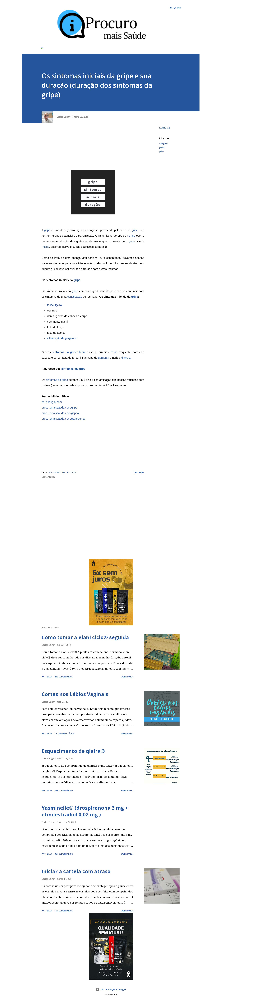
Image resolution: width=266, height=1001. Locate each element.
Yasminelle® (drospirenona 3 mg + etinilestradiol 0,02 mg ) (85, 811)
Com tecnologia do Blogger (112, 989)
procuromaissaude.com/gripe (59, 407)
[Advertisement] (93, 150)
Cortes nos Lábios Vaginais (75, 694)
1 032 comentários (64, 733)
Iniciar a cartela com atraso (76, 871)
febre (82, 352)
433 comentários (64, 676)
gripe (47, 230)
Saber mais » (127, 676)
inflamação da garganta (61, 338)
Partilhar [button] (164, 127)
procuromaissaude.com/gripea (60, 413)
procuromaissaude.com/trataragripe (63, 418)
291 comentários (64, 790)
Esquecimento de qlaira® (73, 751)
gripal (161, 147)
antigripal (163, 143)
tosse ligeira (54, 304)
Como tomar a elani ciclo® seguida (85, 637)
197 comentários (64, 910)
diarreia (126, 357)
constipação (74, 296)
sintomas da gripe (64, 352)
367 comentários (64, 854)
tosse (46, 246)
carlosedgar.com (52, 402)
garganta (103, 357)
